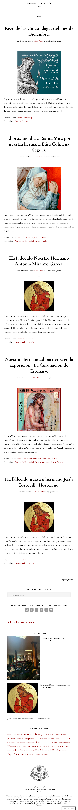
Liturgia (33, 750)
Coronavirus (11, 743)
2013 (11, 734)
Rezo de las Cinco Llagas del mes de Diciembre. (39, 31)
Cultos (36, 742)
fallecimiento (28, 237)
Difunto (26, 560)
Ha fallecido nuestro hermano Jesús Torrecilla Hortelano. (39, 482)
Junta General (27, 750)
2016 (23, 734)
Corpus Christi (20, 743)
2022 (20, 117)
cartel (32, 738)
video (46, 754)
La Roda (54, 458)
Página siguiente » (67, 579)
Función (53, 746)
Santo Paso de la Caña (39, 4)
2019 (39, 734)
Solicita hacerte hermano (21, 622)
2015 (18, 734)
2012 (8, 734)
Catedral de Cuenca (45, 739)
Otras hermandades (42, 462)
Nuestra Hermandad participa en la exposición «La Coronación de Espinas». (39, 365)
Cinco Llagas (28, 117)
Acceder (39, 805)
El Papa (10, 746)
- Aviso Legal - (56, 801)
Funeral (33, 560)
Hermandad (65, 746)
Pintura (33, 754)
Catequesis (56, 739)
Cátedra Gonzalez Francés (60, 742)
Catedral (36, 738)
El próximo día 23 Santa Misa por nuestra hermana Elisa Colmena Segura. (39, 144)
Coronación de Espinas (32, 458)
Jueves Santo (19, 750)
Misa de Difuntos (41, 237)
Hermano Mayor (11, 750)
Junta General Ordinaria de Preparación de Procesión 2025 (29, 718)
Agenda (18, 121)
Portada (25, 121)
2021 (49, 734)
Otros (37, 241)
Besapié (28, 738)
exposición (46, 458)
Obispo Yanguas (61, 750)
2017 (28, 734)
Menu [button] (39, 6)
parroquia (27, 754)
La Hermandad (28, 241)
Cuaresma (29, 742)
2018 (34, 734)
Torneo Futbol (39, 754)
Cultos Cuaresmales (45, 743)
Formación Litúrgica (35, 746)
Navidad (52, 750)
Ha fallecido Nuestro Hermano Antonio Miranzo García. (39, 261)
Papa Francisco (15, 754)
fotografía (46, 746)
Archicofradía (59, 734)
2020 (45, 734)
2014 (15, 734)
